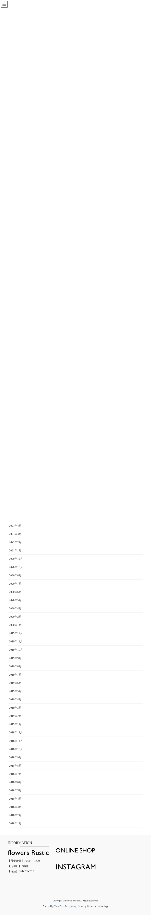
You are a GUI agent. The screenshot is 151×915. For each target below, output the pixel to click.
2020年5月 (15, 600)
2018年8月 (15, 765)
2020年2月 (15, 616)
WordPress (59, 906)
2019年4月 (15, 699)
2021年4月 (15, 525)
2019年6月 (15, 683)
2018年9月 (15, 757)
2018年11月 (16, 741)
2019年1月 (15, 724)
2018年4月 (15, 798)
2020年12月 (16, 558)
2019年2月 (15, 716)
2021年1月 (15, 550)
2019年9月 (15, 658)
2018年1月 (15, 823)
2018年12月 (16, 732)
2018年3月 (15, 807)
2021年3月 (15, 534)
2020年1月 (15, 625)
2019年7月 (15, 674)
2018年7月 (15, 774)
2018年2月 (15, 815)
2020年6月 (15, 592)
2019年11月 (16, 641)
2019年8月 (15, 666)
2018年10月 (16, 749)
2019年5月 (15, 691)
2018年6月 (15, 782)
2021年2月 (15, 542)
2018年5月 (15, 790)
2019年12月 (16, 633)
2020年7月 (15, 583)
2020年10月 (16, 567)
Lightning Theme (75, 906)
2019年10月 (16, 649)
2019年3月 (15, 707)
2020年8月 (15, 575)
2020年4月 (15, 608)
